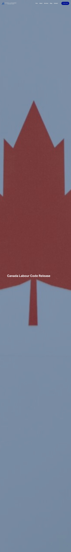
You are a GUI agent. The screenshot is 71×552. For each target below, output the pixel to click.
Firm (37, 3)
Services (46, 3)
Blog (51, 3)
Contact (56, 3)
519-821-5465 (65, 3)
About (40, 3)
